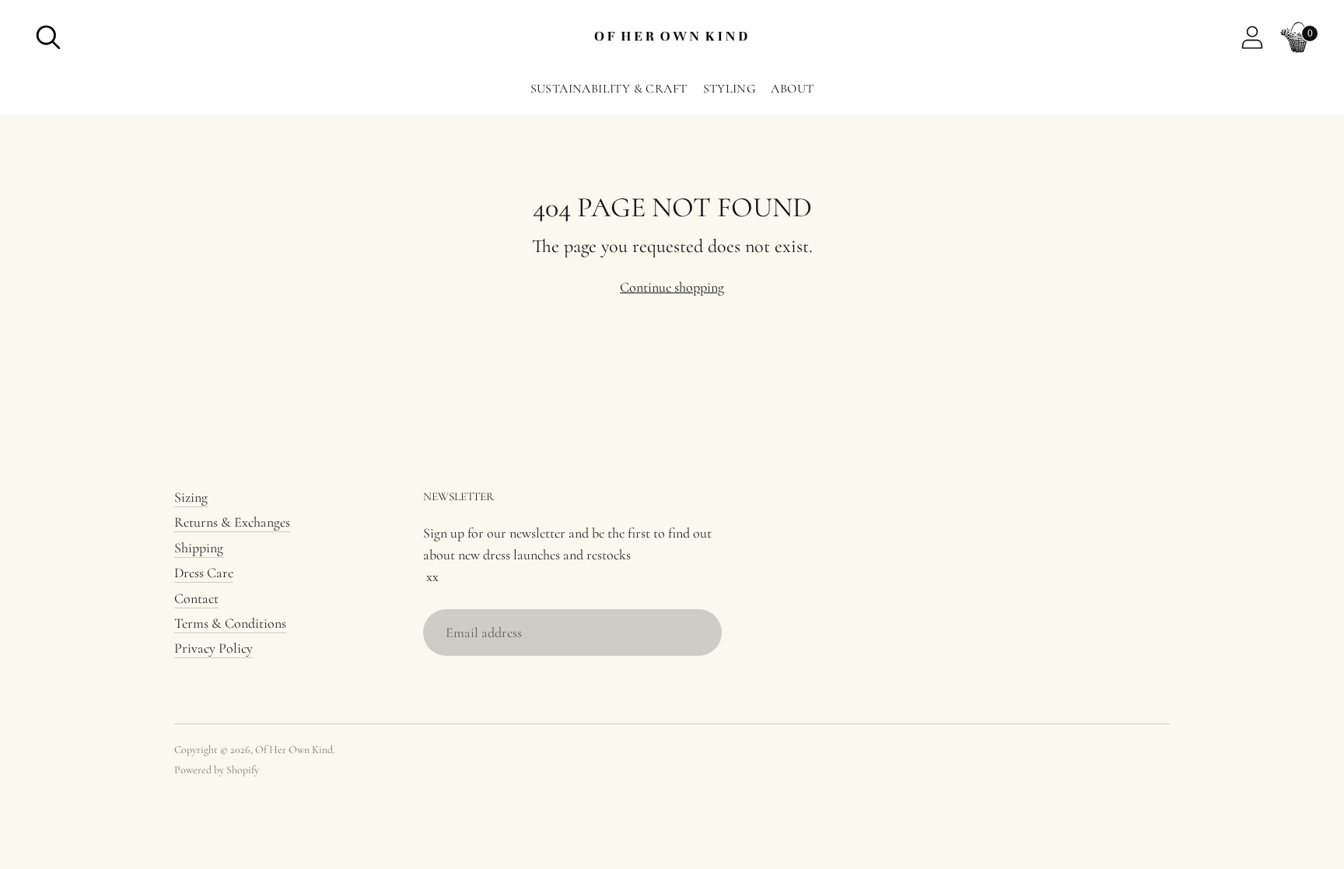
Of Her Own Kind (294, 749)
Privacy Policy (213, 648)
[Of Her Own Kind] (672, 37)
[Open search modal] (48, 37)
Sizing (191, 497)
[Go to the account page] (1252, 37)
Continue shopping (672, 287)
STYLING (729, 88)
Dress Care (203, 572)
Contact (196, 598)
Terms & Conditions (230, 623)
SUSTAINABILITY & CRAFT (609, 88)
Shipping (198, 547)
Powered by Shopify (216, 769)
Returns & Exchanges (232, 522)
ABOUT (792, 88)
